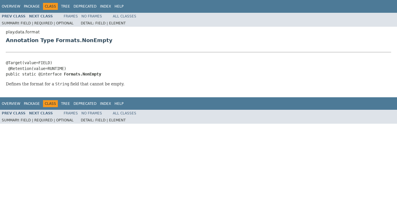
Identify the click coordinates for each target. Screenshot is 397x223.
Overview (11, 6)
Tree (65, 6)
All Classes (124, 16)
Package (32, 6)
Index (105, 6)
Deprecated (85, 6)
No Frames (91, 16)
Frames (71, 16)
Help (119, 6)
